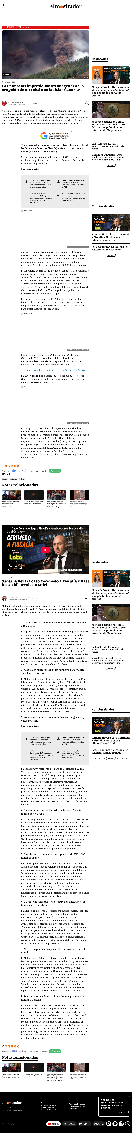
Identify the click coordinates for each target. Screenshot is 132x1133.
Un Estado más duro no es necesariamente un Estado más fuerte (108, 146)
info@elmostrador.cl (18, 1110)
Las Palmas (13, 479)
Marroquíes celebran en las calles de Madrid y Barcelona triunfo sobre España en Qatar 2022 (79, 504)
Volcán (21, 479)
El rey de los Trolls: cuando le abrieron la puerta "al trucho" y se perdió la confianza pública (110, 91)
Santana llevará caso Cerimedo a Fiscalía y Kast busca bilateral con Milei (111, 237)
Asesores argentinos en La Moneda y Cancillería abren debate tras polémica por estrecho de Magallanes (109, 126)
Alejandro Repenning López (21, 597)
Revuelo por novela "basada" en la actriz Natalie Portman (110, 248)
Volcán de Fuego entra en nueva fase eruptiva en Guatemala (33, 502)
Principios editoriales (47, 1107)
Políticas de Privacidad (48, 1109)
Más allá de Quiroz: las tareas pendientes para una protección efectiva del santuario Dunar (108, 157)
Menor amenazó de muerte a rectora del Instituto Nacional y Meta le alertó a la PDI (73, 183)
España (4, 479)
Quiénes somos (46, 1103)
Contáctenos (73, 1108)
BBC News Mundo (18, 102)
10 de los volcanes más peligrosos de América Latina (55, 370)
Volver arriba (6, 1124)
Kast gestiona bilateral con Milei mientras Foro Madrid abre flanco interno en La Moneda (73, 196)
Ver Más (34, 103)
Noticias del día (103, 206)
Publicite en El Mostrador (77, 1104)
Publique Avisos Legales (77, 1106)
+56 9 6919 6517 (6, 1110)
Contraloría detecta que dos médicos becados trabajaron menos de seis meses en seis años (40, 183)
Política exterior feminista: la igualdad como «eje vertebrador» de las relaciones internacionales (11, 504)
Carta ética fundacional (48, 1105)
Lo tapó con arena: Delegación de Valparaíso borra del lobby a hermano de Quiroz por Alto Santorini (41, 198)
